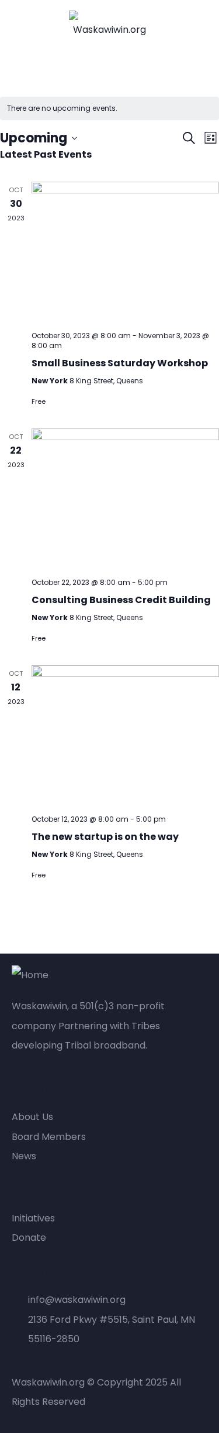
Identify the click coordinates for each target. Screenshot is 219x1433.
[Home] (30, 975)
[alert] (109, 109)
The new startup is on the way (105, 836)
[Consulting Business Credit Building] (125, 498)
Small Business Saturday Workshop (120, 363)
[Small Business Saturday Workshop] (125, 252)
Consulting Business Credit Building (121, 600)
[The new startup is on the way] (125, 735)
